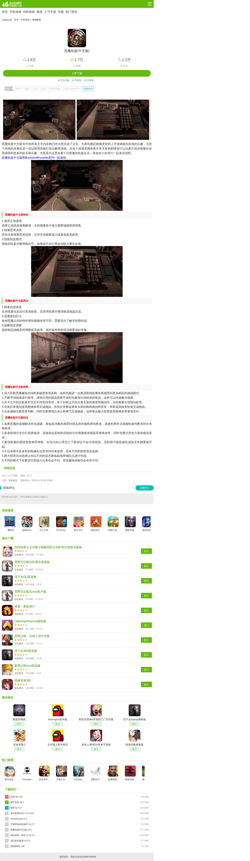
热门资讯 (71, 11)
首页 (5, 11)
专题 (61, 11)
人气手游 (50, 11)
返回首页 (63, 857)
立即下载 (77, 73)
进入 (146, 551)
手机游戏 (15, 11)
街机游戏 (29, 11)
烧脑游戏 (88, 88)
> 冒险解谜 (35, 19)
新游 (39, 11)
